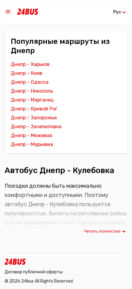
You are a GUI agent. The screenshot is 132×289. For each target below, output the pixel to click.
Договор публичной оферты (34, 272)
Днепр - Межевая (31, 135)
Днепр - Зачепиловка (36, 126)
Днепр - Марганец (32, 100)
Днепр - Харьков (30, 64)
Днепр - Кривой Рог (34, 109)
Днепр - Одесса (30, 82)
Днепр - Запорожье (34, 118)
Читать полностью (102, 231)
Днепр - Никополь (32, 91)
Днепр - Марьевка (32, 144)
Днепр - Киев (26, 73)
